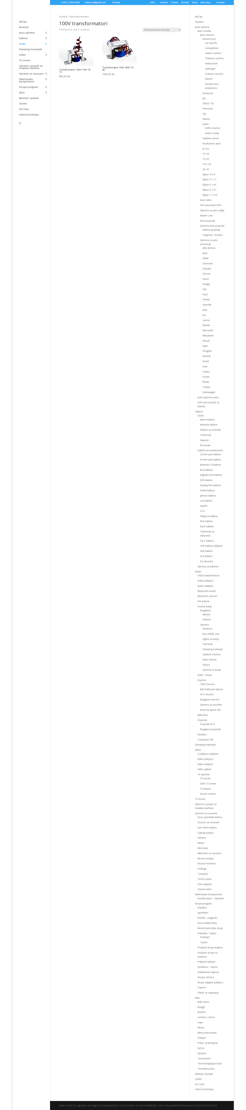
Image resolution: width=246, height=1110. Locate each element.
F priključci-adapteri (207, 753)
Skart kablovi (207, 526)
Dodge (206, 284)
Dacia (205, 278)
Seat (204, 366)
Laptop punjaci (205, 832)
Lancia (206, 320)
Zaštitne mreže (210, 138)
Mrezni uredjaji (205, 858)
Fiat (204, 289)
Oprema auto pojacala (212, 225)
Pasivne (206, 619)
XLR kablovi (206, 556)
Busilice (201, 1012)
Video (22, 55)
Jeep (204, 309)
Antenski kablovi (208, 424)
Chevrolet (207, 263)
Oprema (204, 624)
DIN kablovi (206, 480)
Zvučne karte (204, 889)
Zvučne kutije (204, 606)
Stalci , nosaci (204, 674)
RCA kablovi (206, 521)
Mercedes (207, 330)
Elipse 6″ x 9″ (209, 189)
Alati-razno (203, 1001)
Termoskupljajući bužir (209, 1063)
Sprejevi (201, 1053)
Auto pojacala (207, 220)
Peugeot (207, 350)
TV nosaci (24, 60)
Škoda (205, 381)
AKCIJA (23, 22)
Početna (164, 3)
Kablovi (23, 38)
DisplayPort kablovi (210, 485)
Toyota (206, 387)
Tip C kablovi (207, 540)
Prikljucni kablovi (209, 516)
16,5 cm (206, 164)
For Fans (24, 109)
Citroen (206, 273)
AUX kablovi (206, 469)
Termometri (204, 1058)
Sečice (200, 1048)
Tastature (202, 873)
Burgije (201, 1007)
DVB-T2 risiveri (208, 783)
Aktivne (206, 614)
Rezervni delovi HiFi (210, 709)
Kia (204, 315)
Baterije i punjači (29, 98)
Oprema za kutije (211, 669)
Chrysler (206, 268)
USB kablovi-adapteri (211, 545)
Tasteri (204, 942)
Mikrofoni (202, 715)
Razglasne (205, 610)
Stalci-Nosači (209, 659)
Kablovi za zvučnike (210, 429)
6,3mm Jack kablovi (210, 459)
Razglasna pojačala (210, 729)
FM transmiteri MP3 (211, 205)
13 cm (205, 158)
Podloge (202, 868)
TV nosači (205, 778)
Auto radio (205, 200)
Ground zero (209, 38)
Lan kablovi (206, 500)
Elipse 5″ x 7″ (209, 179)
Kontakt (185, 3)
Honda (206, 299)
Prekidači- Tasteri (206, 933)
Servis (195, 3)
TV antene (205, 788)
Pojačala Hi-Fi (207, 724)
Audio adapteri (205, 585)
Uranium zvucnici (214, 73)
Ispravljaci (202, 912)
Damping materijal (212, 649)
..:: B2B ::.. (152, 3)
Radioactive (211, 63)
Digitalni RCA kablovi (211, 474)
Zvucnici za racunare (208, 822)
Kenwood (207, 93)
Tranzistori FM (205, 739)
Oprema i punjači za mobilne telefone (31, 67)
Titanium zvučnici (214, 58)
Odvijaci (201, 1037)
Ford (205, 294)
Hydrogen (210, 68)
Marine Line (206, 215)
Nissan (206, 340)
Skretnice (207, 628)
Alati (22, 92)
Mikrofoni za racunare (209, 853)
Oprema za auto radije (212, 210)
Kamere (201, 837)
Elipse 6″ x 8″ (209, 184)
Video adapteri (205, 764)
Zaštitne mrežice (211, 654)
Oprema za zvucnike (211, 704)
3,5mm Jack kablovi (210, 454)
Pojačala (202, 720)
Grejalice (202, 907)
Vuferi (205, 124)
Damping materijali (30, 49)
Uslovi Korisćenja (29, 114)
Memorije (202, 848)
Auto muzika (204, 30)
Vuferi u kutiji (212, 133)
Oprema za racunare (31, 74)
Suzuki (205, 376)
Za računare (206, 561)
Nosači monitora (206, 863)
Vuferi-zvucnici (212, 128)
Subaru (206, 371)
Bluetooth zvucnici (207, 596)
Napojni (204, 440)
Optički (203, 505)
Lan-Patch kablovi (207, 827)
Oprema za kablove (208, 566)
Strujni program (28, 87)
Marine (209, 78)
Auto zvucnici (207, 34)
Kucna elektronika (207, 922)
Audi (204, 253)
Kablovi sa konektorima (210, 450)
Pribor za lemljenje (207, 1042)
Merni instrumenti (207, 1032)
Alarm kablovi (207, 419)
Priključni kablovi (206, 961)
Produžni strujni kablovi (210, 947)
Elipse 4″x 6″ (209, 174)
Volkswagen (208, 392)
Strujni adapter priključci (210, 982)
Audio (22, 44)
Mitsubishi (207, 335)
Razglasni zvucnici (209, 699)
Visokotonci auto (211, 143)
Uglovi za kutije (210, 639)
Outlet (23, 103)
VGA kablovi (206, 550)
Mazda (206, 325)
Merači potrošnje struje (210, 928)
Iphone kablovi (208, 495)
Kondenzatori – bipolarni (210, 898)
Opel (205, 345)
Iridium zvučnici (213, 53)
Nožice (206, 664)
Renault (206, 356)
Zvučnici (201, 680)
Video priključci (205, 759)
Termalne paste (206, 1068)
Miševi (200, 842)
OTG (202, 511)
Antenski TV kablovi (210, 464)
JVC (204, 98)
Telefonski (205, 435)
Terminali (207, 644)
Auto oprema (27, 33)
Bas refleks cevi (210, 633)
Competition (211, 48)
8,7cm (205, 148)
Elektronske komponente (26, 80)
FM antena (203, 601)
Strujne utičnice (205, 977)
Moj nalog (205, 3)
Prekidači (205, 937)
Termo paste (204, 879)
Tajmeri (201, 987)
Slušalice (202, 734)
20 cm (205, 169)
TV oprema (203, 774)
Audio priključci (205, 580)
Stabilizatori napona (208, 972)
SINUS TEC (208, 103)
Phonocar (207, 108)
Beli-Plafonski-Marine (211, 689)
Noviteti (24, 27)
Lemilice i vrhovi (206, 1017)
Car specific (211, 42)
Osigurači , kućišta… (213, 234)
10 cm (205, 153)
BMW (205, 258)
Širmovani (205, 445)
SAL (204, 113)
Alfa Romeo (208, 248)
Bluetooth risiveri (206, 591)
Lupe (200, 1022)
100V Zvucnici (207, 684)
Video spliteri (204, 769)
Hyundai (206, 304)
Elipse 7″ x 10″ (210, 195)
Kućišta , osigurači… (208, 917)
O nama (174, 3)
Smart (205, 361)
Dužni (200, 415)
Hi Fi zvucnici (207, 694)
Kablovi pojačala (211, 229)
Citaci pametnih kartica (209, 817)
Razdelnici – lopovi (207, 966)
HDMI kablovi (207, 490)
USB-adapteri (204, 884)
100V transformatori (208, 575)
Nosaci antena (208, 793)
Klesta (200, 1027)
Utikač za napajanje (208, 992)
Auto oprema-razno (208, 397)
